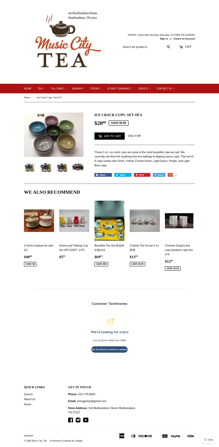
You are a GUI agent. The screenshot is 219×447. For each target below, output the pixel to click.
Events (143, 88)
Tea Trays (57, 88)
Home (27, 88)
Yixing (95, 88)
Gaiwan (77, 88)
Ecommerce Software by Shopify (66, 440)
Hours (27, 404)
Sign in (164, 38)
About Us (29, 399)
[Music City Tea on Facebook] (70, 421)
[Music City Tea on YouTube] (85, 421)
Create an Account (184, 38)
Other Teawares (119, 88)
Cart (188, 47)
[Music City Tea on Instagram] (78, 421)
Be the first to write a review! (109, 349)
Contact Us (164, 88)
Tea (40, 88)
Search (28, 394)
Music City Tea (39, 440)
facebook (28, 435)
